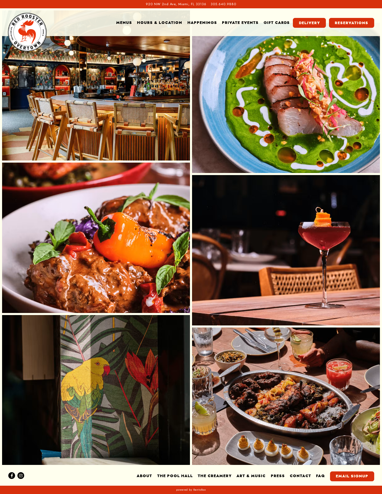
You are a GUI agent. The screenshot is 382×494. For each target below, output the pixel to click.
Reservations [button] (351, 22)
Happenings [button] (202, 22)
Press (278, 475)
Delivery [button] (309, 22)
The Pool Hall (175, 475)
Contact (300, 475)
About (144, 475)
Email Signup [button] (352, 476)
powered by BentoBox (191, 490)
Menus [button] (124, 22)
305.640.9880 (223, 4)
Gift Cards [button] (277, 22)
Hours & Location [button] (159, 22)
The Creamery (215, 475)
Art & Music (251, 475)
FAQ (320, 475)
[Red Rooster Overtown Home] (27, 31)
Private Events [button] (240, 22)
